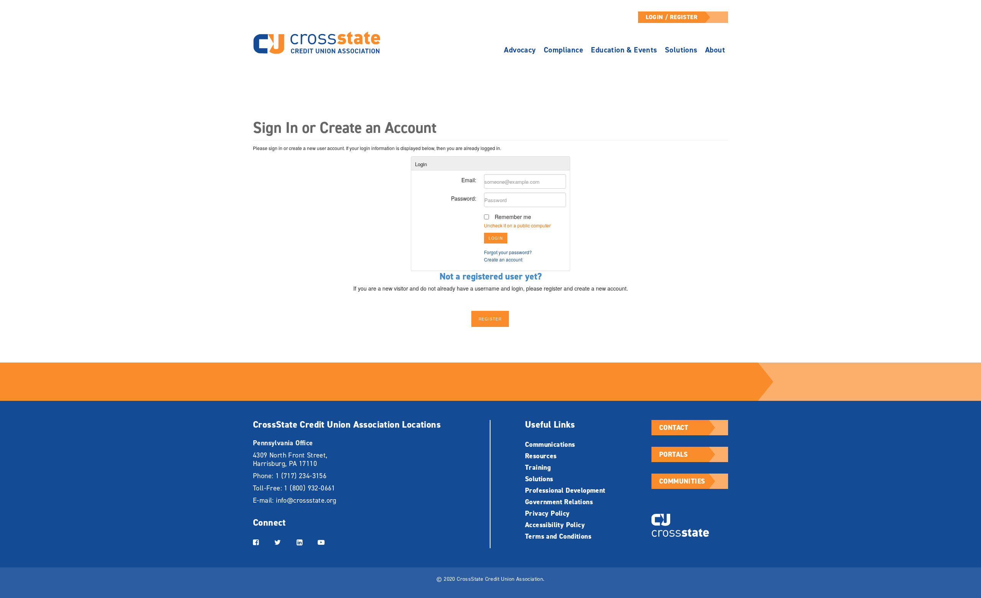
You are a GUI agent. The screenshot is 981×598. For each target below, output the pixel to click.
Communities (682, 481)
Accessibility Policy (555, 524)
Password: (463, 198)
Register (490, 319)
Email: (468, 180)
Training (538, 467)
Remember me (513, 217)
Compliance (563, 50)
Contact (674, 427)
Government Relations (559, 502)
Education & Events (624, 50)
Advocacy (520, 50)
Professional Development (565, 490)
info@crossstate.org (306, 500)
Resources (541, 456)
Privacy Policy (547, 513)
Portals (673, 454)
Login (496, 238)
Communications (550, 444)
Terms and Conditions (558, 536)
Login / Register (671, 17)
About (715, 50)
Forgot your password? (508, 252)
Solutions (681, 50)
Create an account (503, 259)
